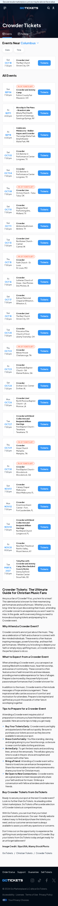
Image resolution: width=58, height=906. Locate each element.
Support (21, 872)
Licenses (20, 894)
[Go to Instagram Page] (32, 880)
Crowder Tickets (44, 853)
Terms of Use (31, 894)
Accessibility (8, 894)
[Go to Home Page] (29, 8)
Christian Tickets (24, 853)
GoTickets (7, 853)
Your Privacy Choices (18, 900)
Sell (46, 872)
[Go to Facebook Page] (46, 880)
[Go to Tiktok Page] (39, 880)
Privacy (46, 894)
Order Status (8, 872)
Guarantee (33, 872)
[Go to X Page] (54, 880)
